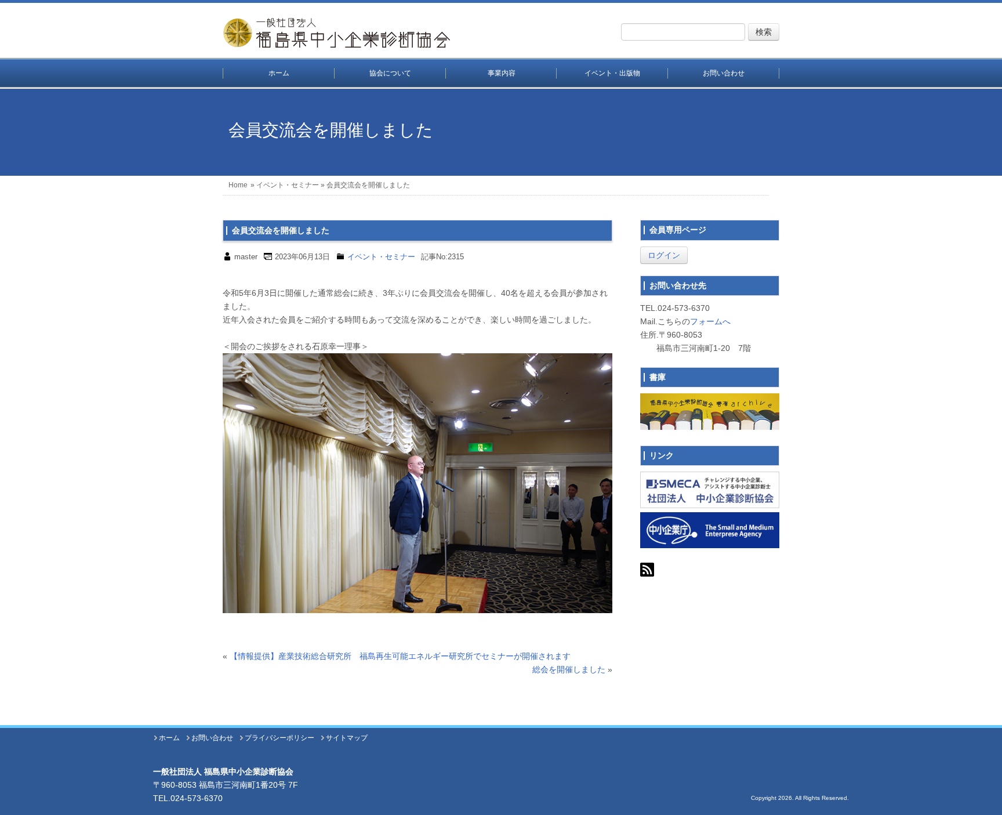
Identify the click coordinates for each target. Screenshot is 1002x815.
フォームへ (710, 321)
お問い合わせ (724, 73)
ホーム (278, 73)
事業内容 (501, 73)
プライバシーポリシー (279, 737)
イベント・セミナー (287, 185)
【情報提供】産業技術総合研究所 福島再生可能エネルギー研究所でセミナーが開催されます (400, 656)
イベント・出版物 (612, 73)
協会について (390, 73)
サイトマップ (347, 737)
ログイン (664, 255)
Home (238, 185)
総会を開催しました (568, 669)
